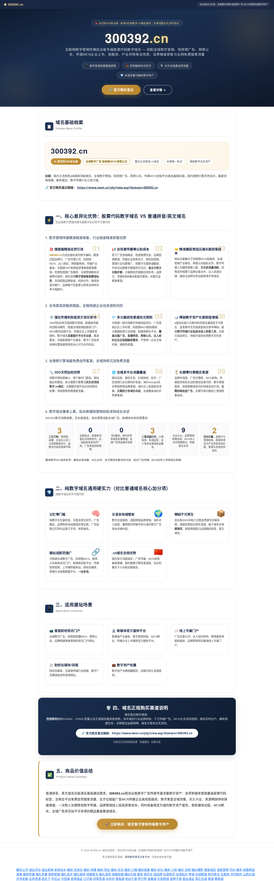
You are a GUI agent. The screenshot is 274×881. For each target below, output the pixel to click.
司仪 (232, 870)
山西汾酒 (249, 874)
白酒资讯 (169, 874)
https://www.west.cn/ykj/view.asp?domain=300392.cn (117, 188)
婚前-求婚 (90, 870)
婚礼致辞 (80, 874)
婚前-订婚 (130, 870)
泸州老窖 (22, 879)
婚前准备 (144, 870)
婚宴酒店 (210, 870)
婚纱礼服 (130, 874)
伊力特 (142, 879)
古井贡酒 (35, 879)
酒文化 (148, 874)
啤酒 (191, 874)
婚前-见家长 (75, 870)
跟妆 (140, 874)
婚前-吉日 (117, 870)
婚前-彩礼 (157, 870)
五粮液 (225, 874)
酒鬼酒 (119, 879)
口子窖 (87, 879)
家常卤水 (60, 870)
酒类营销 (223, 870)
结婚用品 (249, 870)
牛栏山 (55, 879)
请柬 (19, 874)
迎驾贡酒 (99, 879)
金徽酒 (151, 879)
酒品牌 (157, 874)
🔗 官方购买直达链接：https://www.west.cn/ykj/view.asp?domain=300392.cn (136, 733)
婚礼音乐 (67, 874)
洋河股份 (236, 874)
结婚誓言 (92, 874)
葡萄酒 (219, 879)
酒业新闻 (47, 870)
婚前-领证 (103, 870)
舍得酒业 (77, 879)
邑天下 (46, 879)
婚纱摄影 (197, 870)
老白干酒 (131, 879)
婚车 (239, 870)
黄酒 (211, 879)
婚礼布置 (42, 874)
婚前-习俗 (170, 870)
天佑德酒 (163, 879)
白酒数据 (201, 874)
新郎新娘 (54, 874)
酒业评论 (35, 870)
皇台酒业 (188, 879)
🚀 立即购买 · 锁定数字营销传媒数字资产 (137, 824)
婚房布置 (29, 874)
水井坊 (110, 879)
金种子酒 (176, 879)
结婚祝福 (118, 874)
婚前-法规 (184, 870)
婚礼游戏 (105, 874)
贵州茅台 (214, 874)
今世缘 (65, 879)
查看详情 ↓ (158, 90)
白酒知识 (182, 874)
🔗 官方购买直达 (121, 90)
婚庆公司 (22, 870)
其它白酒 (201, 879)
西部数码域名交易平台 (137, 856)
